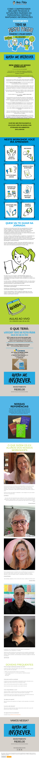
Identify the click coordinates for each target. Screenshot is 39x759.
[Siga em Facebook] (17, 749)
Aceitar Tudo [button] (9, 756)
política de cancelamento (15, 714)
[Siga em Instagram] (19, 749)
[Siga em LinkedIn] (21, 749)
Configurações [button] (4, 756)
